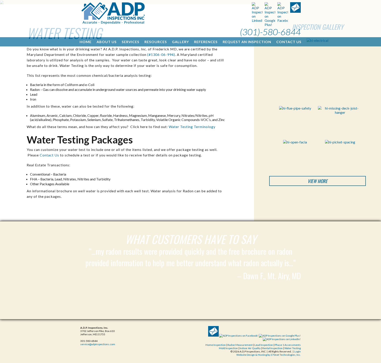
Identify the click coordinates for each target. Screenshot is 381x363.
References (206, 42)
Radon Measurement (240, 344)
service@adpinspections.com (97, 344)
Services (130, 42)
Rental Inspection (272, 348)
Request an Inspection (247, 42)
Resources (155, 42)
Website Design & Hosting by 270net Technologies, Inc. (268, 354)
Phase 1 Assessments (288, 344)
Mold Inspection (228, 348)
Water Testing (292, 348)
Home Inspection (215, 344)
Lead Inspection (263, 344)
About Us (107, 42)
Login (297, 351)
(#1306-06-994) (161, 54)
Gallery (180, 42)
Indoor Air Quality (250, 348)
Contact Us (288, 42)
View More (317, 181)
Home (86, 42)
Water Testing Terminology (192, 127)
